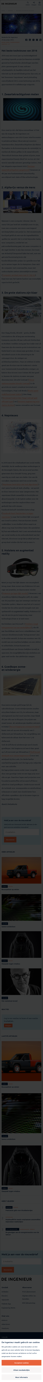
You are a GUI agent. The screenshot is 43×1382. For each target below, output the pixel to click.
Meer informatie (21, 1377)
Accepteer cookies (21, 1363)
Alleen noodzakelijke (21, 1370)
